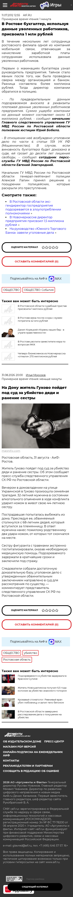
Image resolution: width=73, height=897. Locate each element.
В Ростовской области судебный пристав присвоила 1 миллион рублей (42, 307)
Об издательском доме (22, 741)
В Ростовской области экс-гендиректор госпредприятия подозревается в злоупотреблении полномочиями (33, 207)
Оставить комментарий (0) (36, 261)
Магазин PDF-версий (19, 746)
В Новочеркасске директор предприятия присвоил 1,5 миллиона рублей (34, 221)
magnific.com (11, 450)
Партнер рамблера (35, 879)
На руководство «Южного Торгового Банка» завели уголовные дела (35, 230)
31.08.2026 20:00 (12, 375)
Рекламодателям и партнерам (28, 765)
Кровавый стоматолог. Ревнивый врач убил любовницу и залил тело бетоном (41, 701)
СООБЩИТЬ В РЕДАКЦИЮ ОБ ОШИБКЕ (31, 771)
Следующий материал (35, 887)
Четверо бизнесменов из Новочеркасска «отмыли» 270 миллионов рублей (42, 355)
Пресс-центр (54, 741)
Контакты (11, 760)
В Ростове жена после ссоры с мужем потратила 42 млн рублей (40, 319)
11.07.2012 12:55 (11, 15)
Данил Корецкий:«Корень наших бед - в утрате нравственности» (41, 331)
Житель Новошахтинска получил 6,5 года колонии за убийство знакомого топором (42, 689)
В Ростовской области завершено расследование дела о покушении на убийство (40, 714)
